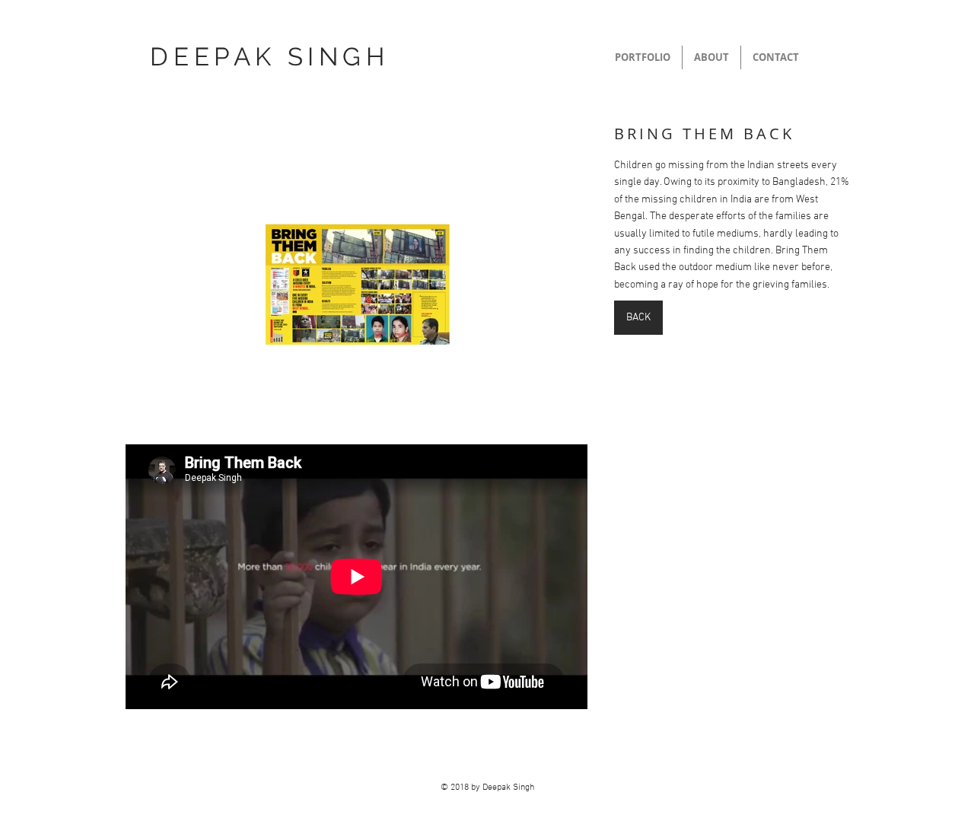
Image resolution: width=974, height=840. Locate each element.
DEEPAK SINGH (269, 57)
